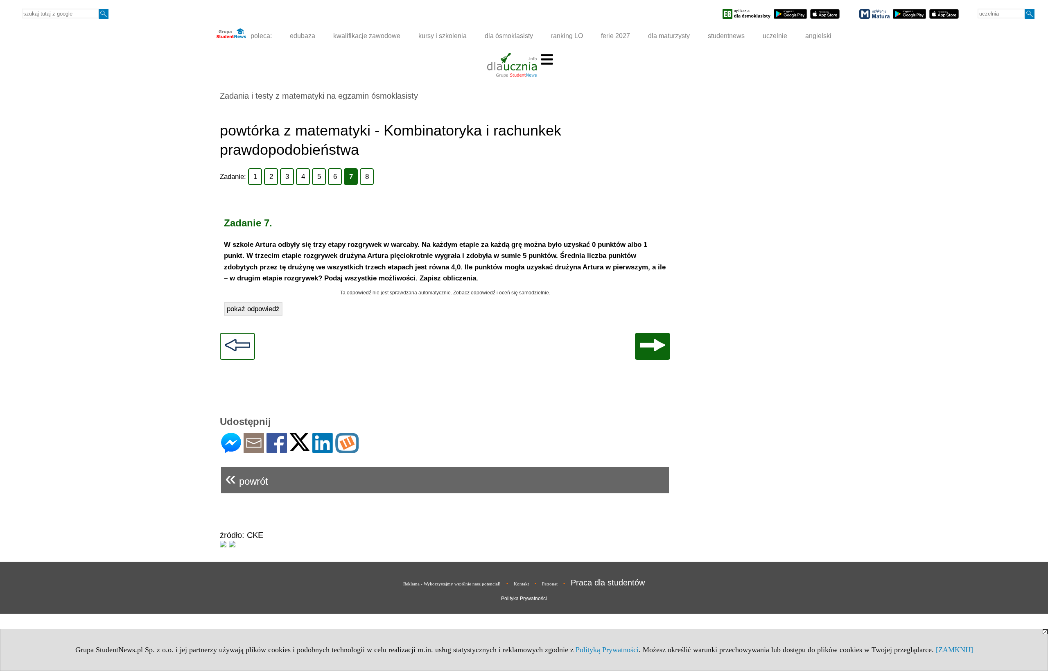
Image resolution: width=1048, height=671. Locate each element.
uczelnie (775, 35)
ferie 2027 (615, 35)
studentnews (726, 35)
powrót (246, 478)
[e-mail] (254, 449)
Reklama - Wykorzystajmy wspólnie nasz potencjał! (452, 583)
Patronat (550, 583)
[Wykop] (347, 449)
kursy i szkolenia (442, 35)
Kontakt (521, 583)
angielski (818, 35)
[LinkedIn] (322, 449)
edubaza (302, 35)
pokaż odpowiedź (253, 309)
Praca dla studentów (608, 582)
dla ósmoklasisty (509, 35)
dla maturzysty (669, 35)
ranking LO (567, 35)
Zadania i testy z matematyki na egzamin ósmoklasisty (319, 95)
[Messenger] (231, 449)
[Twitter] (299, 447)
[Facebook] (277, 449)
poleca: (260, 35)
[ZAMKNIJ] (954, 650)
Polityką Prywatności (607, 650)
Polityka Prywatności (524, 598)
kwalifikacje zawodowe (366, 35)
